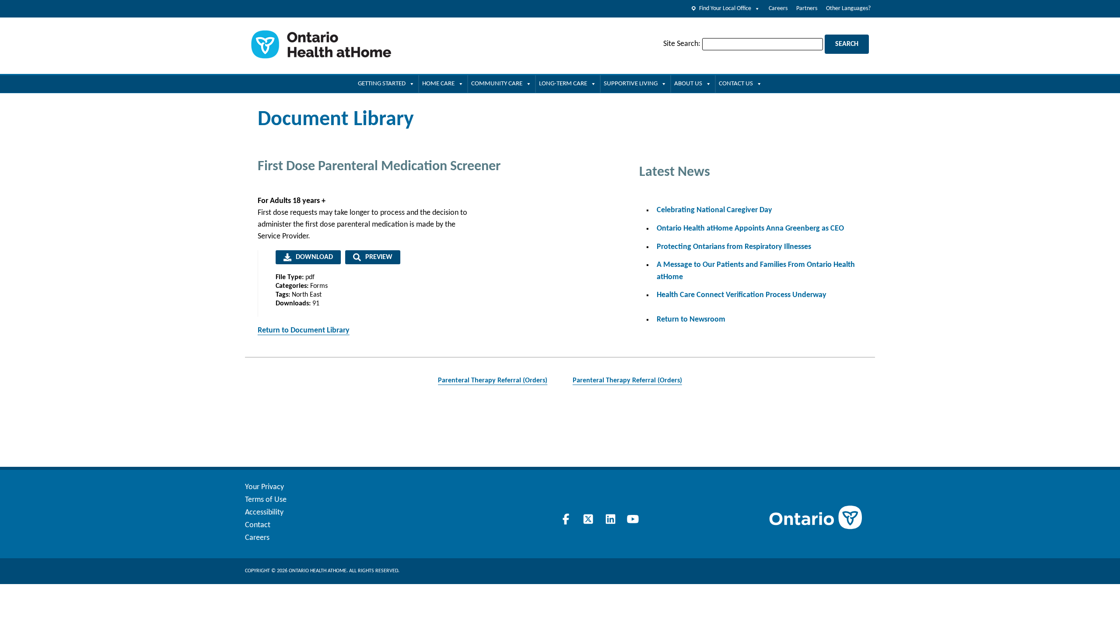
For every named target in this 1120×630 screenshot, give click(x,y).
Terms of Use (266, 500)
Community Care (496, 83)
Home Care (438, 83)
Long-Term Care (563, 83)
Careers (778, 8)
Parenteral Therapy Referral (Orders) (492, 380)
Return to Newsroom (691, 319)
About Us (688, 83)
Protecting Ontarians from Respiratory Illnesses (734, 247)
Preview (378, 257)
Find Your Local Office (725, 8)
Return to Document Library (304, 330)
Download (314, 257)
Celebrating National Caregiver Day (714, 210)
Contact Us (736, 83)
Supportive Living (631, 83)
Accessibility (264, 512)
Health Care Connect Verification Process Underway (741, 295)
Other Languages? (848, 8)
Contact (257, 525)
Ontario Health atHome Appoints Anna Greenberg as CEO (750, 228)
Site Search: (681, 44)
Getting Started (382, 83)
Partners (806, 8)
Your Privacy (264, 487)
